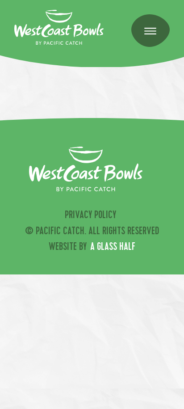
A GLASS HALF (112, 247)
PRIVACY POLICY (90, 216)
